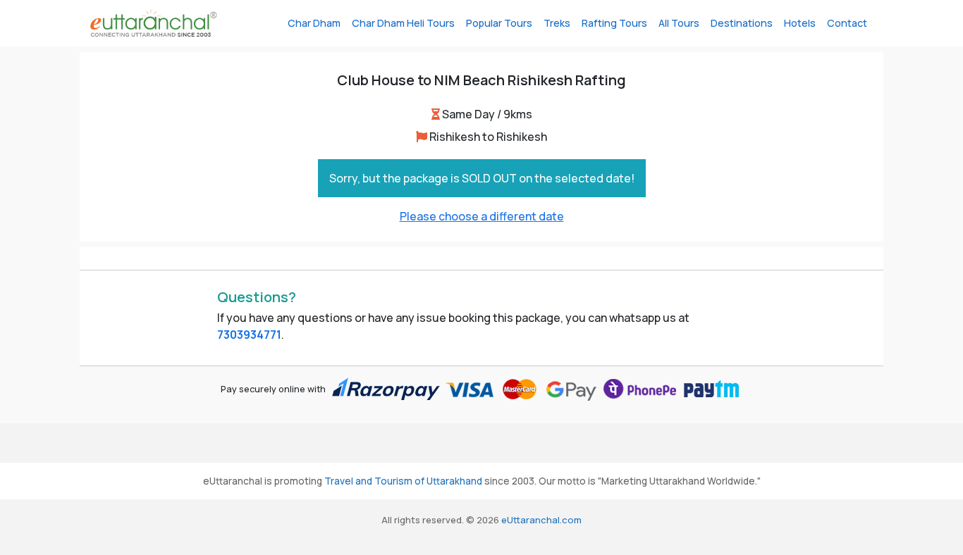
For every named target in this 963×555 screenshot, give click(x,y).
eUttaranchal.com (541, 519)
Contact (847, 23)
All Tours (678, 23)
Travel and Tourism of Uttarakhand (403, 481)
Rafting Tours (614, 23)
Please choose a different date (482, 216)
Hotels (800, 23)
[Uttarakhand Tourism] (153, 23)
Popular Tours (499, 23)
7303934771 (249, 334)
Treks (557, 23)
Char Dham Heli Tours (403, 23)
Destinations (742, 23)
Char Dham (314, 23)
